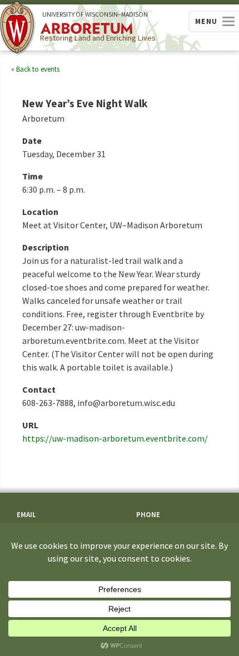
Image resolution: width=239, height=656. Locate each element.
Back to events (37, 69)
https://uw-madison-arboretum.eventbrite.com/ (115, 438)
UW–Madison (95, 14)
